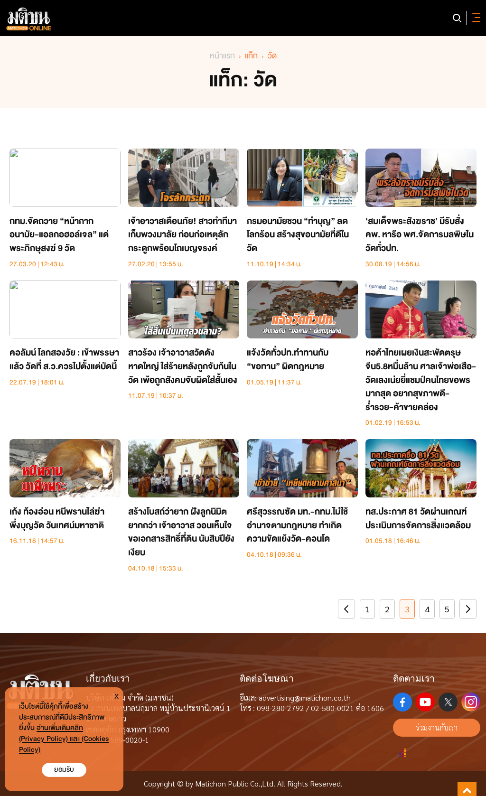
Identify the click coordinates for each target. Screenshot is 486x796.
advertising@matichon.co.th (305, 697)
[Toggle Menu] (474, 18)
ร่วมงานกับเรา (437, 727)
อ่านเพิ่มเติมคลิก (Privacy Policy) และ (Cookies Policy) (64, 739)
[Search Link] (457, 18)
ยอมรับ (64, 770)
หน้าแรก (222, 56)
